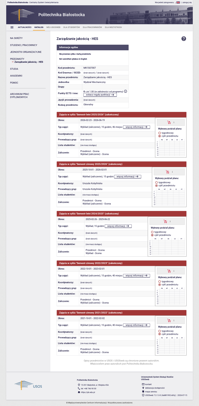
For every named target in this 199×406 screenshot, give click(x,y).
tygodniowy (167, 133)
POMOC (14, 82)
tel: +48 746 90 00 (88, 389)
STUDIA (14, 69)
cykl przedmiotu (169, 136)
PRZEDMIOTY (17, 59)
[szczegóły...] (173, 122)
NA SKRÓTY (16, 38)
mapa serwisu (151, 392)
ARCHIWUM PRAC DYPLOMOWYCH (19, 96)
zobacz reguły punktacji (98, 94)
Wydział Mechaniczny (94, 82)
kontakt (148, 384)
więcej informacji (134, 127)
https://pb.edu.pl (88, 392)
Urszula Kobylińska (92, 183)
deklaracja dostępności (155, 388)
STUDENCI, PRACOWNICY (23, 45)
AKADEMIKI (16, 75)
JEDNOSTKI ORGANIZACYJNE (26, 52)
